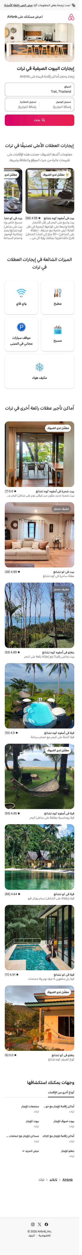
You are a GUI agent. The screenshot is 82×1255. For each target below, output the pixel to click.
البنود (31, 1235)
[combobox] (39, 92)
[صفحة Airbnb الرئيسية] (71, 17)
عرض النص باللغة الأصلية (18, 5)
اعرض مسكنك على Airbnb (25, 17)
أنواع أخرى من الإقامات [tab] (61, 1092)
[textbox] (57, 107)
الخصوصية (45, 1235)
